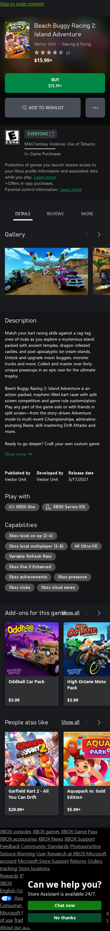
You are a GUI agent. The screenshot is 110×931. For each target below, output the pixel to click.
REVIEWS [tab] (55, 213)
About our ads (15, 927)
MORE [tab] (87, 213)
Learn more (45, 177)
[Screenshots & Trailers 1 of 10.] (46, 271)
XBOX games (46, 831)
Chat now (65, 905)
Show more (15, 454)
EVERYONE (38, 134)
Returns (78, 861)
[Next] (99, 234)
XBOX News (50, 838)
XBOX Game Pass (79, 831)
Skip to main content (22, 3)
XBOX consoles (15, 831)
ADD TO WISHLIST (46, 107)
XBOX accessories (18, 838)
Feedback (10, 846)
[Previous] (87, 234)
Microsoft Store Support (43, 861)
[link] (32, 664)
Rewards (9, 875)
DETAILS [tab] (22, 213)
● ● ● (95, 107)
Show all (70, 612)
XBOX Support (79, 838)
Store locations (34, 868)
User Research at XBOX (61, 853)
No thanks (65, 918)
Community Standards (45, 846)
